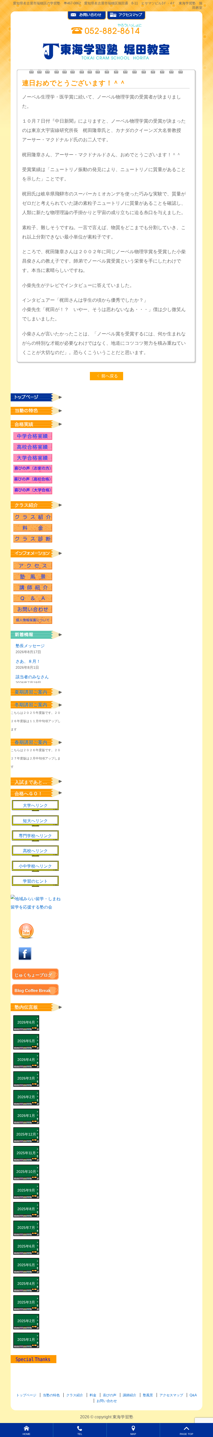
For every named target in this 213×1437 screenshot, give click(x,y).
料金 (93, 1395)
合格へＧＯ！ (29, 793)
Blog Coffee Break (33, 990)
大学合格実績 (32, 458)
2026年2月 (26, 1097)
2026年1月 (26, 1116)
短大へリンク (35, 821)
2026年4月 (26, 1060)
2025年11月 (26, 1153)
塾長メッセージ (30, 646)
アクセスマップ (171, 1395)
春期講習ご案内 (31, 742)
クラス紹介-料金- (32, 528)
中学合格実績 (32, 436)
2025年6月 (26, 1246)
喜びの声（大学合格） (32, 490)
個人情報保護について (32, 620)
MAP (133, 1434)
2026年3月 (26, 1078)
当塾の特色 (51, 1395)
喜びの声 (109, 1395)
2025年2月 (26, 1321)
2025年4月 (26, 1283)
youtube (26, 931)
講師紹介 (32, 587)
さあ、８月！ (28, 661)
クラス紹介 (32, 517)
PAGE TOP (186, 1434)
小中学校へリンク (35, 866)
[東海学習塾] (106, 50)
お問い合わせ (32, 609)
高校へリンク (35, 851)
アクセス (32, 565)
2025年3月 (26, 1302)
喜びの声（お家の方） (32, 469)
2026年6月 (26, 1022)
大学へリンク (35, 805)
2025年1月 (26, 1339)
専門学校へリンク (35, 836)
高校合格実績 (32, 447)
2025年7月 (26, 1227)
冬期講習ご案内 (31, 704)
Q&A (32, 598)
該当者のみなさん (32, 677)
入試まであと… (31, 782)
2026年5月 (26, 1041)
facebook (24, 953)
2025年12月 (26, 1134)
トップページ (26, 1395)
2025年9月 (26, 1190)
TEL (79, 1434)
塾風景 (32, 576)
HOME (26, 1434)
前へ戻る (109, 376)
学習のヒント (35, 881)
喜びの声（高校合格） (32, 479)
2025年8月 (26, 1209)
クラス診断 (32, 539)
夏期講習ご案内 (31, 692)
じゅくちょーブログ (33, 975)
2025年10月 (26, 1172)
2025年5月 (26, 1265)
